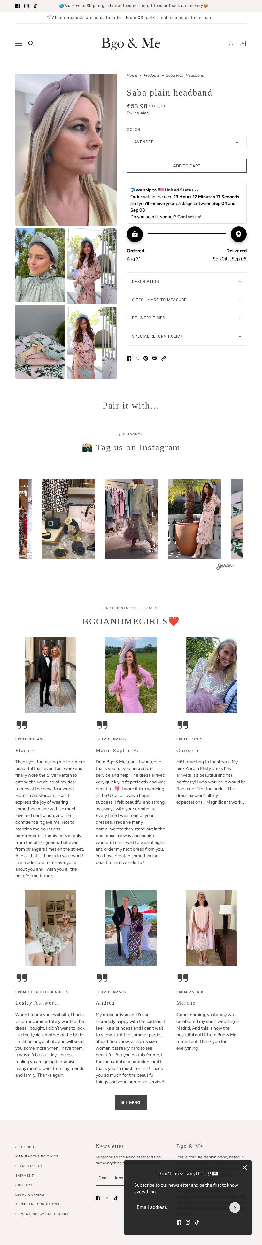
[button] (163, 358)
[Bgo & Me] (131, 43)
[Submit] (234, 1207)
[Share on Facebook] (129, 358)
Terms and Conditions (37, 1204)
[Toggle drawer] (18, 44)
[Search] (31, 43)
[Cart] (243, 43)
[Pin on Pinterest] (145, 358)
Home (132, 76)
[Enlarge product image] (66, 150)
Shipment (24, 1175)
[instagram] (26, 6)
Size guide (25, 1146)
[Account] (231, 43)
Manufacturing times (36, 1156)
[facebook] (17, 6)
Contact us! (189, 217)
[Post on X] (137, 358)
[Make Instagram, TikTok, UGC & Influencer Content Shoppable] (225, 567)
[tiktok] (35, 6)
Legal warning (29, 1194)
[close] (245, 1167)
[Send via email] (154, 358)
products (152, 76)
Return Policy (29, 1166)
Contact (24, 1185)
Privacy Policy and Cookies (42, 1214)
